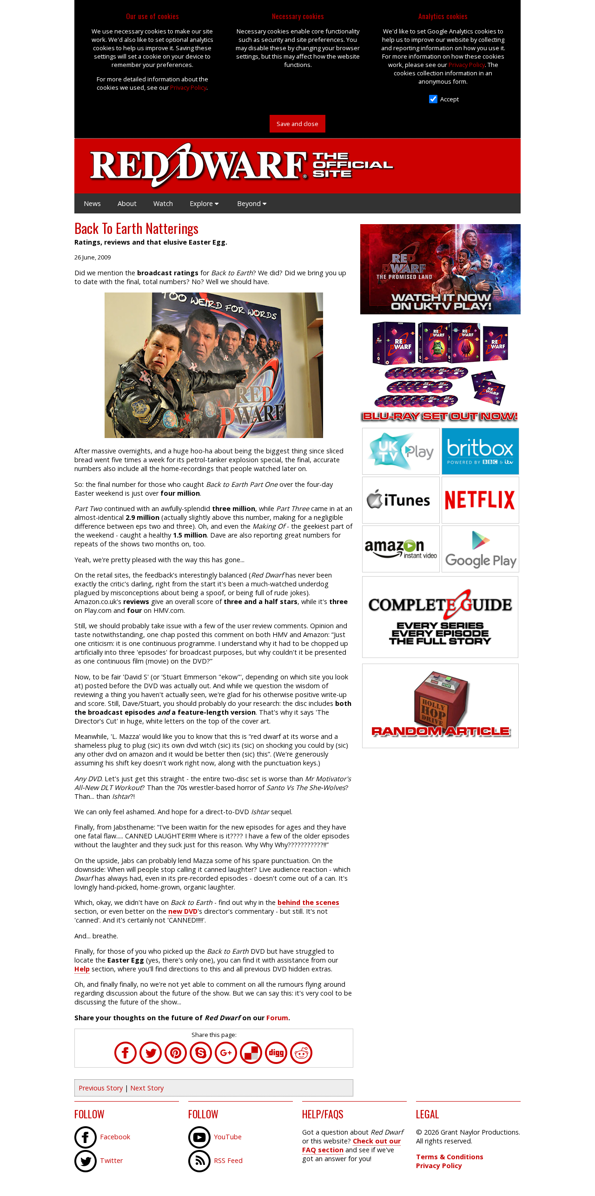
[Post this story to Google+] (226, 1061)
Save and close (297, 124)
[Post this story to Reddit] (301, 1061)
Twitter (111, 1160)
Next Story (147, 1087)
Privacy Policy (188, 87)
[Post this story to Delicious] (251, 1061)
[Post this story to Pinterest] (176, 1061)
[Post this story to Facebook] (125, 1061)
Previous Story (101, 1087)
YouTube (228, 1136)
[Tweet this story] (150, 1061)
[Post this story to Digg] (276, 1061)
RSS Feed (228, 1160)
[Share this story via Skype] (201, 1061)
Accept (449, 99)
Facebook (115, 1136)
